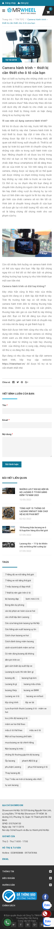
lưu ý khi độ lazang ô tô (16, 718)
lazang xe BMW (31, 690)
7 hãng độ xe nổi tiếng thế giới (19, 574)
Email (6, 420)
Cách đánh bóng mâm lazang (19, 641)
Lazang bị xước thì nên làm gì (19, 672)
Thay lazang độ (12, 773)
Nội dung (7, 434)
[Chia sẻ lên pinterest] (22, 382)
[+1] (26, 382)
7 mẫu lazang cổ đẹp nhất (17, 586)
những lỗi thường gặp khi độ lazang (22, 754)
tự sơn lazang (11, 785)
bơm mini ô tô (32, 599)
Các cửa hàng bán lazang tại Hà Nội (22, 623)
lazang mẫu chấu (32, 684)
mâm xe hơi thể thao (15, 724)
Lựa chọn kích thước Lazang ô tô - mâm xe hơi (25, 710)
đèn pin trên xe (12, 660)
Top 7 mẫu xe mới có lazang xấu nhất (23, 779)
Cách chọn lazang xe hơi (17, 635)
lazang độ (10, 678)
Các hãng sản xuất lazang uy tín (20, 629)
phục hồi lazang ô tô (38, 767)
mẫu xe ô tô (35, 730)
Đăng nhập (10, 3)
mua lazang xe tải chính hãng (19, 742)
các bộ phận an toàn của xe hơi (20, 611)
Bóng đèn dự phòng (14, 605)
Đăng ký (24, 3)
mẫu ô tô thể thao (13, 730)
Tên (5, 405)
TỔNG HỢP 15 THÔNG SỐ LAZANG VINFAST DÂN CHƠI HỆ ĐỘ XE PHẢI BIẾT (34, 511)
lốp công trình (11, 702)
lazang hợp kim (29, 678)
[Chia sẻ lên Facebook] (13, 382)
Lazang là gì (11, 684)
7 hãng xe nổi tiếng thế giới (18, 580)
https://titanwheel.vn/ (14, 363)
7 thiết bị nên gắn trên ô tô (18, 593)
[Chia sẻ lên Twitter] (18, 382)
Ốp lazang (10, 761)
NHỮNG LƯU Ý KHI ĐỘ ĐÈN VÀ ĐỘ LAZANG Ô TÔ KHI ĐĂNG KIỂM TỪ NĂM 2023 (34, 492)
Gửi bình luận (11, 464)
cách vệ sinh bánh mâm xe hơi (19, 647)
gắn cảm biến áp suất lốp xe (18, 666)
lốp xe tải (29, 702)
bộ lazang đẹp (12, 599)
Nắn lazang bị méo (14, 749)
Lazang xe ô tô (12, 696)
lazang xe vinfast (34, 696)
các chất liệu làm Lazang (17, 617)
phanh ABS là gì (30, 761)
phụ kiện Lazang (13, 767)
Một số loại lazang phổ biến (18, 736)
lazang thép (11, 690)
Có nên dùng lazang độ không (19, 653)
